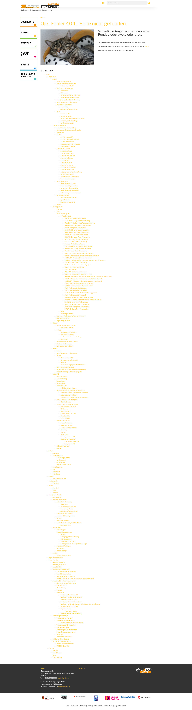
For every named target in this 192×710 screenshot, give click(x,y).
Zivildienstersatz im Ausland (69, 98)
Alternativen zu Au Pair (68, 146)
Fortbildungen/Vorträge (60, 616)
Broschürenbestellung (63, 574)
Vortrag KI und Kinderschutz (65, 620)
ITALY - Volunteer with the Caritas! (75, 290)
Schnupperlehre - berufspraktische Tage (73, 544)
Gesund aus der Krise (71, 441)
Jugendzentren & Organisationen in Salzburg (71, 369)
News (58, 211)
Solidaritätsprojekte (63, 318)
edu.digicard (60, 462)
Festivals (63, 362)
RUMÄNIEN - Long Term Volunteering (76, 307)
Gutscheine (56, 474)
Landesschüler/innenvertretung (70, 337)
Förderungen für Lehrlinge (69, 121)
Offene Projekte (65, 216)
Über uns (59, 209)
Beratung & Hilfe (61, 376)
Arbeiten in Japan (66, 163)
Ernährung (63, 430)
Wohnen (59, 448)
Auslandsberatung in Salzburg (66, 128)
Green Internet (65, 418)
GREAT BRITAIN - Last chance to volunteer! (78, 283)
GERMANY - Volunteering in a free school (78, 258)
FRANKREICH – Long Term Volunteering (77, 225)
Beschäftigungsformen (64, 532)
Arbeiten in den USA (67, 170)
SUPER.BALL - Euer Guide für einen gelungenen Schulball (75, 578)
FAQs (62, 311)
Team (54, 655)
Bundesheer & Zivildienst (64, 88)
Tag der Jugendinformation (65, 644)
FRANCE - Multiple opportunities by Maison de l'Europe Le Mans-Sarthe (88, 276)
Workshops (60, 592)
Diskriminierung (61, 379)
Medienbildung (61, 588)
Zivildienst (63, 93)
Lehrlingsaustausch (67, 123)
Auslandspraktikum (66, 153)
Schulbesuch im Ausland (68, 197)
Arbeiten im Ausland (63, 149)
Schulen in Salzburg (67, 335)
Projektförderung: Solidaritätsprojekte (69, 372)
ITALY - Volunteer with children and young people (80, 293)
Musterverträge (61, 551)
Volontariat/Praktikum (67, 541)
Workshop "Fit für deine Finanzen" (71, 597)
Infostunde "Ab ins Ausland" (69, 606)
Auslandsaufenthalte (59, 125)
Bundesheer (64, 91)
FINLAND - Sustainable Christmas (75, 272)
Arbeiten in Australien (67, 156)
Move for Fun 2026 (66, 358)
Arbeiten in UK (65, 160)
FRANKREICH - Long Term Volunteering (77, 249)
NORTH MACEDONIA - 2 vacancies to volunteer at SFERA (83, 279)
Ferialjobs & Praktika (55, 495)
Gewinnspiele (52, 481)
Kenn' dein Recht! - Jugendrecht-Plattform (74, 393)
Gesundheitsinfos (66, 423)
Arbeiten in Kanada (66, 165)
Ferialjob (59, 518)
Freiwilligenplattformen (68, 183)
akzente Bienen (65, 402)
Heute (54, 490)
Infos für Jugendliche (59, 500)
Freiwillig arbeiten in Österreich (66, 102)
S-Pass (50, 451)
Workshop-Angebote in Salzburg (71, 613)
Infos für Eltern (57, 567)
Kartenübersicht (57, 455)
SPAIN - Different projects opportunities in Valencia (81, 256)
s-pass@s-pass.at (64, 686)
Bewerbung (64, 107)
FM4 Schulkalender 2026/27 (65, 576)
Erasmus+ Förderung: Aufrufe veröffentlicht (70, 316)
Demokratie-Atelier (70, 611)
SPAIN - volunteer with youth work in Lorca (78, 297)
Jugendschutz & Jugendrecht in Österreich (70, 390)
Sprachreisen (64, 200)
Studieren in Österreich (64, 344)
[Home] (103, 2)
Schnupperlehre (65, 525)
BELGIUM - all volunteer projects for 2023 (78, 274)
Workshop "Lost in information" (70, 602)
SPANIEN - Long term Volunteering (76, 235)
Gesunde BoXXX (61, 585)
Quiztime (59, 590)
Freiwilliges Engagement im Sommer (72, 365)
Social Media (56, 653)
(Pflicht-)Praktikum (62, 520)
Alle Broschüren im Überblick (66, 572)
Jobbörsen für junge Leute (69, 109)
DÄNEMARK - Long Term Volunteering (77, 221)
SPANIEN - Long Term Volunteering (76, 302)
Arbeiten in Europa (66, 158)
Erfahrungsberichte (66, 314)
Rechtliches (60, 548)
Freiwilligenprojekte (63, 214)
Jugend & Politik (65, 609)
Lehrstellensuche (66, 116)
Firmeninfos (56, 527)
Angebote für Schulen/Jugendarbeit (64, 581)
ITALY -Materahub (70, 269)
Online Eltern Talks (62, 627)
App (53, 469)
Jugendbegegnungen (63, 321)
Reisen (58, 204)
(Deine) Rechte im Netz (68, 414)
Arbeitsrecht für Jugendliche (65, 516)
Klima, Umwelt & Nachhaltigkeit (67, 400)
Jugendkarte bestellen (55, 558)
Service (54, 553)
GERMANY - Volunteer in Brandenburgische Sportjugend (83, 281)
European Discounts (59, 479)
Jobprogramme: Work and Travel (71, 172)
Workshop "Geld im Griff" (68, 599)
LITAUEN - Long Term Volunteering (76, 239)
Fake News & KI (65, 411)
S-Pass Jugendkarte (63, 458)
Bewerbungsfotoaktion (68, 507)
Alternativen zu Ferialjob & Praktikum (68, 523)
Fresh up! (59, 634)
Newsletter (56, 472)
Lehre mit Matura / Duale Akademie (72, 118)
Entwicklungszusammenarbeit (70, 193)
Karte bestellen (57, 467)
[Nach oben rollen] (186, 704)
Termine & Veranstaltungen (61, 641)
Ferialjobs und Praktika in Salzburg (68, 100)
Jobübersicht (56, 497)
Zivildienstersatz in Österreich (70, 95)
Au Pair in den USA (66, 137)
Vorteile (51, 476)
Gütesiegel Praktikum (63, 546)
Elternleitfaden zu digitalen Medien (72, 623)
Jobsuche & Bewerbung (64, 104)
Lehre (58, 111)
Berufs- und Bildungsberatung (66, 84)
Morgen (55, 493)
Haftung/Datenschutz (63, 555)
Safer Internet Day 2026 (68, 407)
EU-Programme (57, 207)
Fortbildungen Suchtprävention (66, 630)
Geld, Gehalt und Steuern (68, 388)
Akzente (47, 74)
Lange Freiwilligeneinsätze (69, 188)
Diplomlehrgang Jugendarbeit (66, 632)
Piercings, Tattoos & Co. (68, 437)
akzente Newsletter (58, 562)
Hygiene (63, 432)
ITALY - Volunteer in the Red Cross (75, 288)
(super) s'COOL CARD (63, 465)
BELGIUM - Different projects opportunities (78, 253)
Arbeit (54, 79)
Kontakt (55, 651)
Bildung (54, 323)
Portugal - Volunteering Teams (74, 244)
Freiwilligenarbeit (62, 181)
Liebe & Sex (64, 434)
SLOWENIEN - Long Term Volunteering (77, 237)
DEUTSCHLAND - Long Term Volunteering (78, 246)
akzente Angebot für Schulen (66, 583)
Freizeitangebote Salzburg (65, 367)
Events (58, 351)
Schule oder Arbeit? (67, 86)
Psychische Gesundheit (68, 439)
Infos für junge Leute (59, 565)
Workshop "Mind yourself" (69, 595)
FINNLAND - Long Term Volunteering (76, 232)
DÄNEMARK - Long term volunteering (76, 230)
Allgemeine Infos (66, 151)
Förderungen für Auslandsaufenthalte (68, 130)
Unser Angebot (53, 560)
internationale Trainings (64, 637)
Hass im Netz (65, 416)
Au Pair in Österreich (67, 142)
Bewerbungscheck (66, 509)
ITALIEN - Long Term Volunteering (75, 242)
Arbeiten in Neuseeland (68, 167)
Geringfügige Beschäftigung (69, 537)
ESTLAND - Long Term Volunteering (76, 309)
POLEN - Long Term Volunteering (75, 228)
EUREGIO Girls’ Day (62, 646)
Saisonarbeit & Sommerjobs (69, 177)
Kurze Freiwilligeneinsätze (69, 186)
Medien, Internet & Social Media (67, 404)
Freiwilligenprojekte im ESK (69, 190)
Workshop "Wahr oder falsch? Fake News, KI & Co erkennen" (80, 604)
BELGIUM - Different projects (74, 267)
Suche (147, 46)
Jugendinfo (52, 77)
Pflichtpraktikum (66, 539)
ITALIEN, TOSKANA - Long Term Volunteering (79, 223)
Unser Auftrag (57, 658)
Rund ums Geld (61, 386)
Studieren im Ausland (67, 202)
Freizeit (54, 349)
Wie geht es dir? (69, 444)
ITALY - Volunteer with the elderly (75, 295)
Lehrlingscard (61, 460)
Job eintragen (61, 530)
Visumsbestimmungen (68, 179)
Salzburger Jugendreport (60, 639)
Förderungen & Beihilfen (68, 332)
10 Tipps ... (64, 409)
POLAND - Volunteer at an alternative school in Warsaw (82, 300)
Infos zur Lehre (65, 114)
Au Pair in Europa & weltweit (69, 139)
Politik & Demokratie (63, 446)
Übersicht (55, 483)
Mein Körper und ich (63, 420)
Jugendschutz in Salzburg (68, 395)
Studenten (55, 453)
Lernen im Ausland (62, 195)
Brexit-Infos (60, 132)
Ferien (58, 355)
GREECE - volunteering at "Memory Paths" (78, 286)
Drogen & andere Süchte (68, 427)
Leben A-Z (55, 374)
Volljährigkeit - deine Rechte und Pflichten (74, 397)
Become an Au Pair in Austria (70, 144)
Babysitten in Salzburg (63, 81)
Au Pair (58, 135)
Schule (58, 330)
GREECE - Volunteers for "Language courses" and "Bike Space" (85, 260)
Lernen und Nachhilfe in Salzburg (67, 342)
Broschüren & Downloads (60, 569)
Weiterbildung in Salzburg (64, 346)
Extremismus (60, 381)
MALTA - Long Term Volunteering (75, 218)
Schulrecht (64, 339)
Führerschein (60, 383)
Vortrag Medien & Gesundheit (66, 625)
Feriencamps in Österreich (69, 360)
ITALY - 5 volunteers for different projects (78, 265)
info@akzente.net (63, 678)
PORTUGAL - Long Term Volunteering (76, 304)
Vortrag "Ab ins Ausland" (64, 618)
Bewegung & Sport (66, 425)
